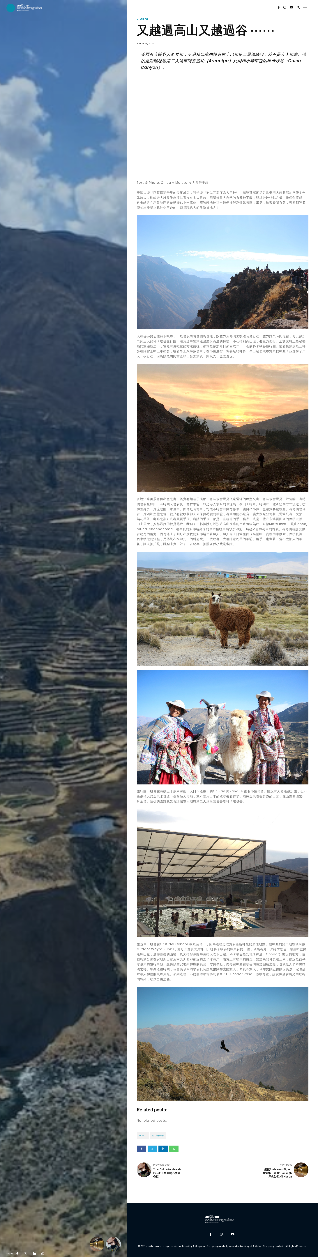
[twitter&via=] (26, 1253)
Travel (143, 1135)
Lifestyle (142, 19)
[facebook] (17, 1253)
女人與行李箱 (158, 1135)
